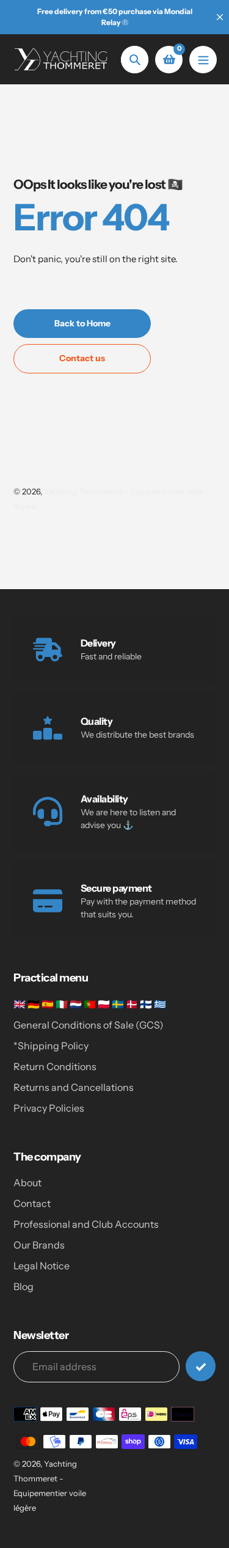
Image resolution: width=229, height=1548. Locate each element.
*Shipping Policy (51, 1046)
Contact (32, 1203)
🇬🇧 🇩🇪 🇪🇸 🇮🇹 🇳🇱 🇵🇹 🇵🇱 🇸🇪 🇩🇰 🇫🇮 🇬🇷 (89, 1004)
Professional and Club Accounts (86, 1224)
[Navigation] (203, 59)
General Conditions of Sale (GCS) (88, 1025)
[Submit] (201, 1366)
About (27, 1182)
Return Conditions (54, 1066)
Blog (23, 1286)
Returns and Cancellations (73, 1087)
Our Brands (39, 1245)
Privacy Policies (48, 1108)
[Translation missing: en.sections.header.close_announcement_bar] (220, 17)
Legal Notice (41, 1266)
